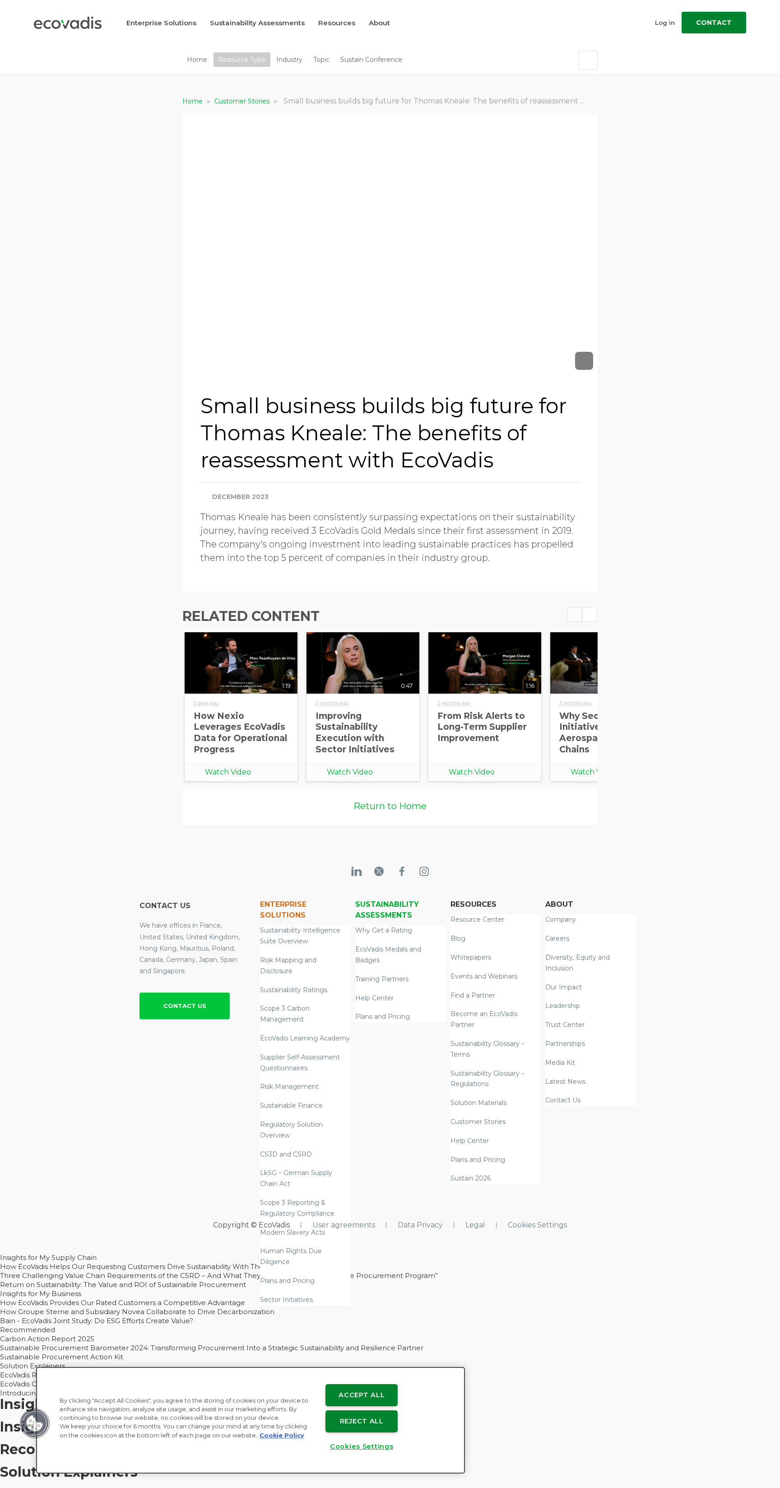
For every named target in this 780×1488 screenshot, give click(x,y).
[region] (250, 1420)
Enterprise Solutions (161, 23)
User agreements (343, 1225)
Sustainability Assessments (257, 23)
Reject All (362, 1421)
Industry (289, 60)
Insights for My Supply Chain (48, 1257)
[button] (34, 1423)
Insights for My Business (40, 1293)
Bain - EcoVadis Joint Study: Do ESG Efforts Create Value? (96, 1320)
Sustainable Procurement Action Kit (61, 1357)
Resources (336, 23)
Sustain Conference (371, 60)
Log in (665, 22)
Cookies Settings (537, 1225)
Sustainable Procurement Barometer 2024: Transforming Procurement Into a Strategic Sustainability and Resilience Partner (211, 1347)
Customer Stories (242, 101)
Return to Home (390, 806)
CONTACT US (184, 1005)
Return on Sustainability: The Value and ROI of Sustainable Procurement (123, 1284)
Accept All (362, 1395)
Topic (321, 60)
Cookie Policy (282, 1435)
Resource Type (241, 60)
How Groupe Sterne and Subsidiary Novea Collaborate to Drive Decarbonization (137, 1311)
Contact (714, 23)
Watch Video (228, 772)
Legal (475, 1225)
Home (197, 60)
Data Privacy (420, 1225)
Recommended (27, 1329)
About (379, 23)
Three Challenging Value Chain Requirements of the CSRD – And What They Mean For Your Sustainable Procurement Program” (219, 1275)
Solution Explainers (32, 1366)
